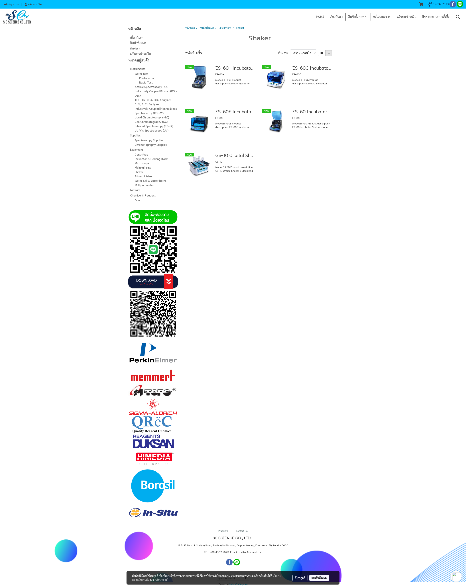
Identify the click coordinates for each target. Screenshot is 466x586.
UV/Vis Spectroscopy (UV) (152, 130)
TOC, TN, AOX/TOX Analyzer (153, 100)
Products (223, 531)
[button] (458, 16)
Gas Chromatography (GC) (151, 121)
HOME (320, 17)
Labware (135, 190)
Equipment (136, 149)
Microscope (142, 163)
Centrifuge (141, 154)
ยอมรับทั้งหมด (319, 577)
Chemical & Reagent (143, 195)
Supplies (135, 135)
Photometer (146, 78)
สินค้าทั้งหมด (356, 17)
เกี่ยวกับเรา (336, 17)
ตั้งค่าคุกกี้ (300, 577)
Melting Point (143, 167)
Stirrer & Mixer (144, 176)
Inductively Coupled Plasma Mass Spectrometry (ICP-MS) (156, 110)
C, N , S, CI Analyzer (147, 104)
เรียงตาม (284, 53)
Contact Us (242, 531)
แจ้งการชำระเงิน (406, 17)
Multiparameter (144, 185)
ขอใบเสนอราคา (382, 17)
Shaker (139, 172)
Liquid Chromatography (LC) (152, 117)
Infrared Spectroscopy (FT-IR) (154, 126)
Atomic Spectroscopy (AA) (152, 86)
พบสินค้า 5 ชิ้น (193, 52)
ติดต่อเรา (135, 48)
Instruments (137, 68)
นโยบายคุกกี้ (161, 579)
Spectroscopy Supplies (149, 140)
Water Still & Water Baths (151, 180)
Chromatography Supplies (151, 144)
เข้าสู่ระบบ (13, 4)
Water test (141, 73)
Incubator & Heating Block (151, 158)
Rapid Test (146, 82)
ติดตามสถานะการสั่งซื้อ (435, 17)
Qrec (138, 200)
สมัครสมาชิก (34, 4)
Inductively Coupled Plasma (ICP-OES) (156, 93)
